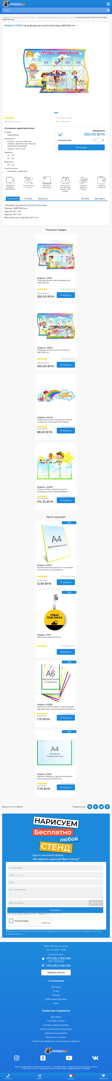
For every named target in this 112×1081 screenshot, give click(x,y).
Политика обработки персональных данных (56, 1041)
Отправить (55, 910)
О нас (56, 991)
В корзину (65, 295)
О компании (56, 980)
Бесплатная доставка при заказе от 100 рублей (65, 188)
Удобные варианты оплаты (83, 187)
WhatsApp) (59, 961)
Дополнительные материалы (56, 1029)
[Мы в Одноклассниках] (43, 1058)
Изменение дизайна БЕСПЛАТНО (10, 187)
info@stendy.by (56, 914)
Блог (56, 1003)
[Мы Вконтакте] (95, 1058)
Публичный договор (56, 999)
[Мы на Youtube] (69, 1058)
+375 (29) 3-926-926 (58, 965)
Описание (12, 198)
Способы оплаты (56, 1021)
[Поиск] (108, 10)
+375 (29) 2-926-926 (58, 958)
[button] (56, 112)
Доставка (100, 198)
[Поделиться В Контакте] (89, 806)
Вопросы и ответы (56, 1037)
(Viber (50, 961)
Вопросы (43, 198)
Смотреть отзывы (64, 118)
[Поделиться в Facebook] (95, 806)
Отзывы (28, 198)
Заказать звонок (13, 121)
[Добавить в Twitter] (101, 806)
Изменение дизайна (56, 1033)
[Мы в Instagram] (16, 1058)
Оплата (85, 198)
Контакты (56, 987)
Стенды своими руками (56, 1025)
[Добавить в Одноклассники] (107, 806)
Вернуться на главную (12, 807)
